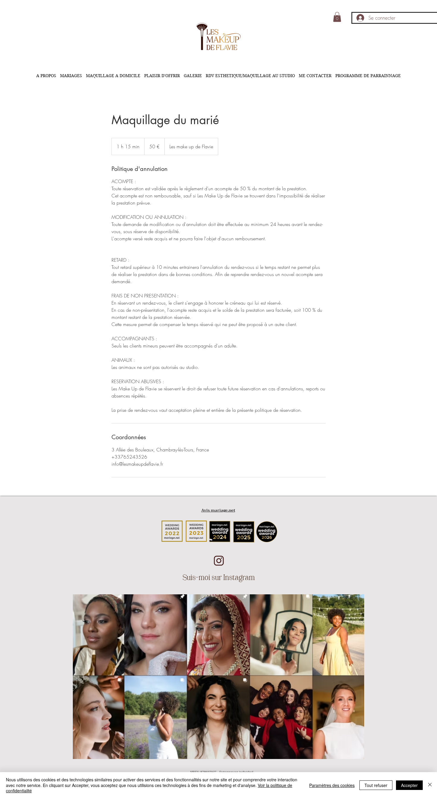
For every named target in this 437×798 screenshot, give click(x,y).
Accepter (409, 785)
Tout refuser (375, 785)
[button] (337, 17)
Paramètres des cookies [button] (332, 785)
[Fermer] (429, 785)
